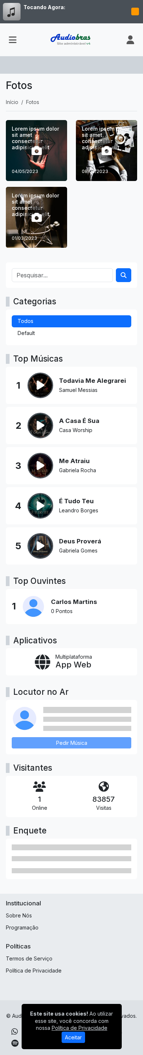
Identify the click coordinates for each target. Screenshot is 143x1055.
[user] (130, 40)
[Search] (123, 275)
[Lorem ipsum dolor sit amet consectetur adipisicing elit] (36, 150)
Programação (22, 927)
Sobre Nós (19, 915)
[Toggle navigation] (12, 40)
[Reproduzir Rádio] (135, 11)
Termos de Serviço (29, 958)
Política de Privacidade (34, 970)
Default (26, 333)
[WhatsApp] (14, 1031)
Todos (25, 321)
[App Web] (71, 661)
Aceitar (73, 1037)
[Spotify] (14, 1043)
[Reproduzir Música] (40, 385)
